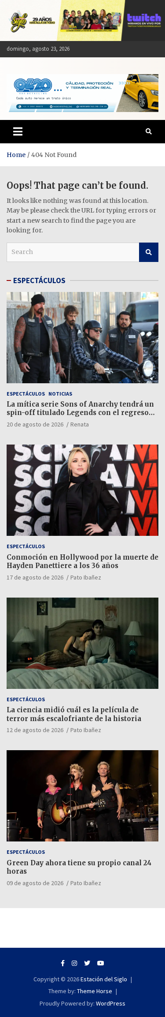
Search (148, 252)
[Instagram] (74, 963)
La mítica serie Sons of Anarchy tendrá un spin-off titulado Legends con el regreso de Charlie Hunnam (80, 413)
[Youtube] (101, 963)
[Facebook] (62, 963)
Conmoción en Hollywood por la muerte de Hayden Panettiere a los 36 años (82, 561)
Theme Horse (94, 991)
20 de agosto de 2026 (35, 424)
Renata (79, 424)
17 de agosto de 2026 (35, 577)
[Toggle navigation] (18, 131)
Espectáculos (26, 393)
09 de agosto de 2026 (35, 883)
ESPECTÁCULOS (39, 280)
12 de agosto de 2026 (35, 730)
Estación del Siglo (104, 979)
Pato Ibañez (85, 577)
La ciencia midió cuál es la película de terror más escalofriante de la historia (74, 714)
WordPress (110, 1003)
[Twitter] (87, 963)
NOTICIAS (60, 393)
